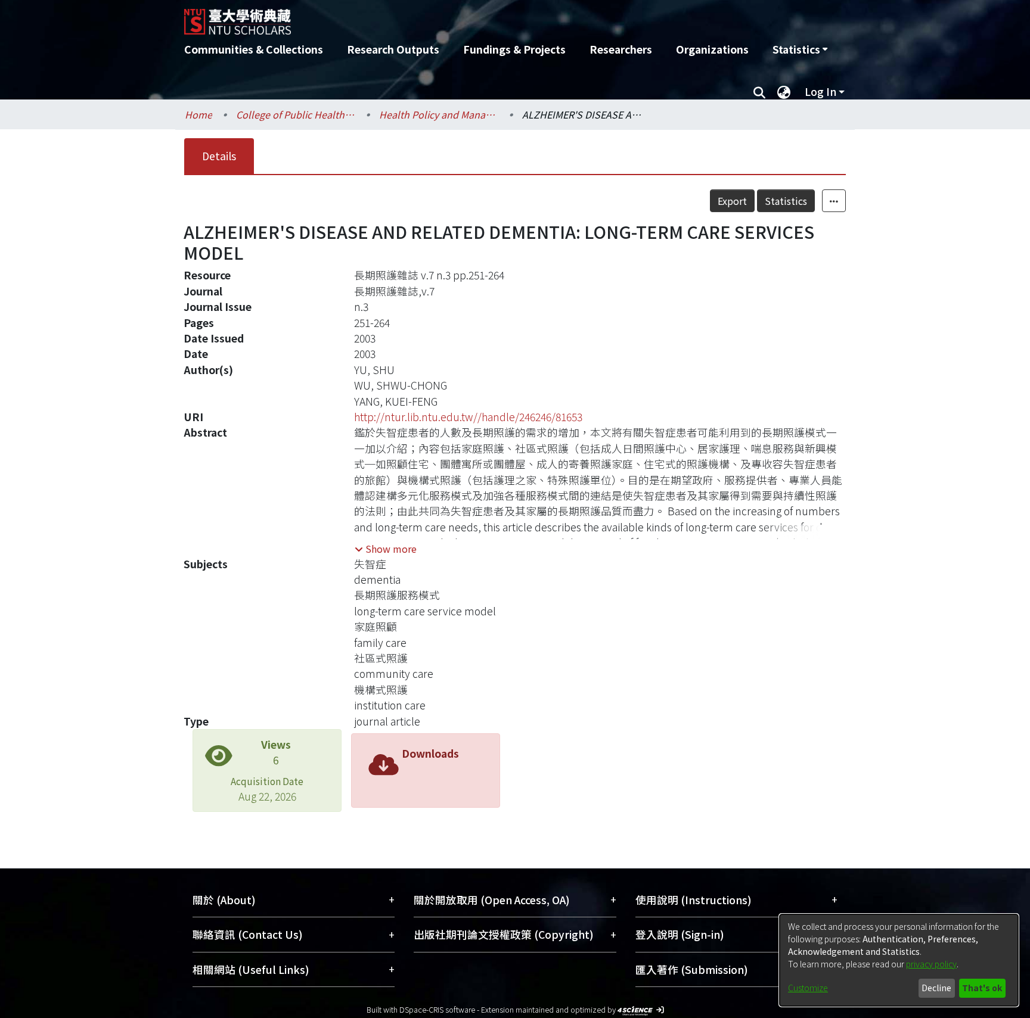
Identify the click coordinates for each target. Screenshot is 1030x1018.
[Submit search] (759, 92)
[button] (385, 548)
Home (198, 114)
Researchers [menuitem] (621, 49)
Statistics (786, 201)
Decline (936, 988)
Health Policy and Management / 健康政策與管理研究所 (438, 114)
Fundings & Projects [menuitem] (514, 49)
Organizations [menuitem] (712, 49)
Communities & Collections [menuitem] (253, 49)
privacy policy (931, 964)
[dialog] (899, 960)
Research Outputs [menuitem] (393, 49)
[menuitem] (799, 49)
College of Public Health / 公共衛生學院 (295, 114)
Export (732, 201)
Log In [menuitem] (820, 91)
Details (219, 155)
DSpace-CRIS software (437, 1009)
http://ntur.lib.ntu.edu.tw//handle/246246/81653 (468, 416)
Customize (808, 988)
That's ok (982, 988)
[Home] (451, 17)
